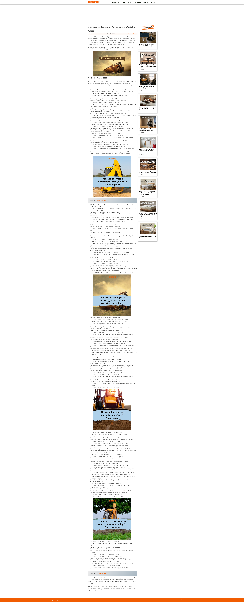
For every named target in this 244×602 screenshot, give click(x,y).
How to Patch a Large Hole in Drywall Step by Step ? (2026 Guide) (146, 151)
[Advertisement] (122, 14)
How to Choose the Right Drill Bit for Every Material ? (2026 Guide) (147, 171)
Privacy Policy (177, 600)
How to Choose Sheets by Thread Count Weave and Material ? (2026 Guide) (147, 236)
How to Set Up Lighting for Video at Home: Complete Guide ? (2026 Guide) (147, 66)
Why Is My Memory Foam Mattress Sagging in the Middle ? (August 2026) (148, 215)
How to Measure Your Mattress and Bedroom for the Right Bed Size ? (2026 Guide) (147, 193)
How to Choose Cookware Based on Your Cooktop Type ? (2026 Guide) (147, 108)
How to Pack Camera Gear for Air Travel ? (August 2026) (147, 87)
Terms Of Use (184, 600)
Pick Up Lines (137, 2)
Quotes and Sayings (127, 2)
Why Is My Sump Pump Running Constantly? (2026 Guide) (147, 45)
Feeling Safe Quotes (101, 200)
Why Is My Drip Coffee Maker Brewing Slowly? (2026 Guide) (146, 129)
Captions (145, 2)
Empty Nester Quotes (101, 573)
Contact (153, 2)
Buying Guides (115, 2)
